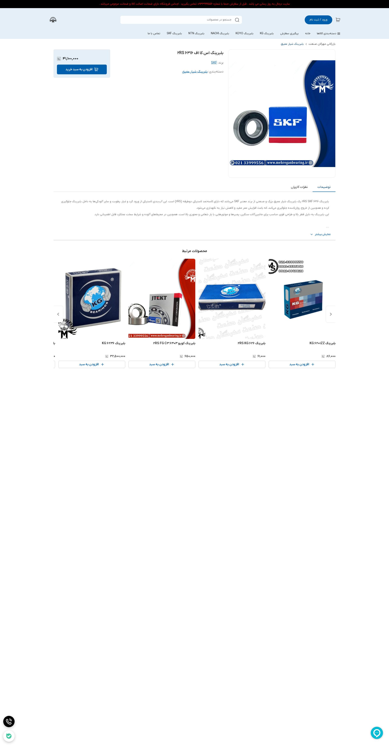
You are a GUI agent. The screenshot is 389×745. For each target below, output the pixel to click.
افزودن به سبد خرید (79, 69)
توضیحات (324, 187)
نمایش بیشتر (323, 234)
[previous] (331, 314)
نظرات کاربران (299, 187)
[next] (58, 314)
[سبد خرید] (338, 19)
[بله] (9, 736)
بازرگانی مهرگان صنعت (322, 44)
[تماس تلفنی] (9, 721)
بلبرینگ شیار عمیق (292, 44)
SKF (214, 63)
